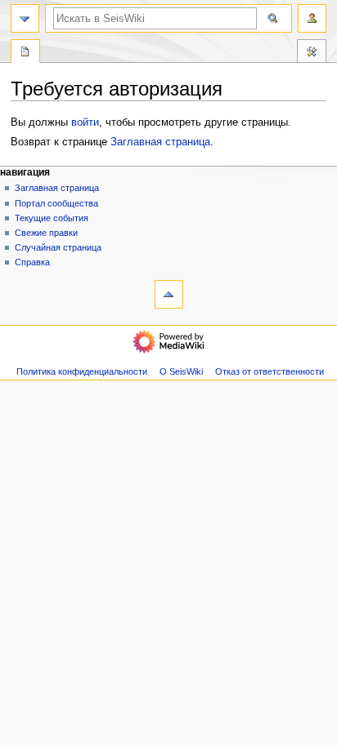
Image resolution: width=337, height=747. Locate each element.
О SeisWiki (181, 371)
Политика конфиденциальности (81, 371)
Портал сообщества (56, 203)
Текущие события (51, 218)
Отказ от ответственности (269, 371)
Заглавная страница (160, 142)
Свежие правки (46, 233)
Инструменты (312, 53)
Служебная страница (25, 53)
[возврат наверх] (169, 294)
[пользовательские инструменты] (312, 18)
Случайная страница (58, 247)
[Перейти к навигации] (25, 18)
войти (85, 122)
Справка (32, 262)
